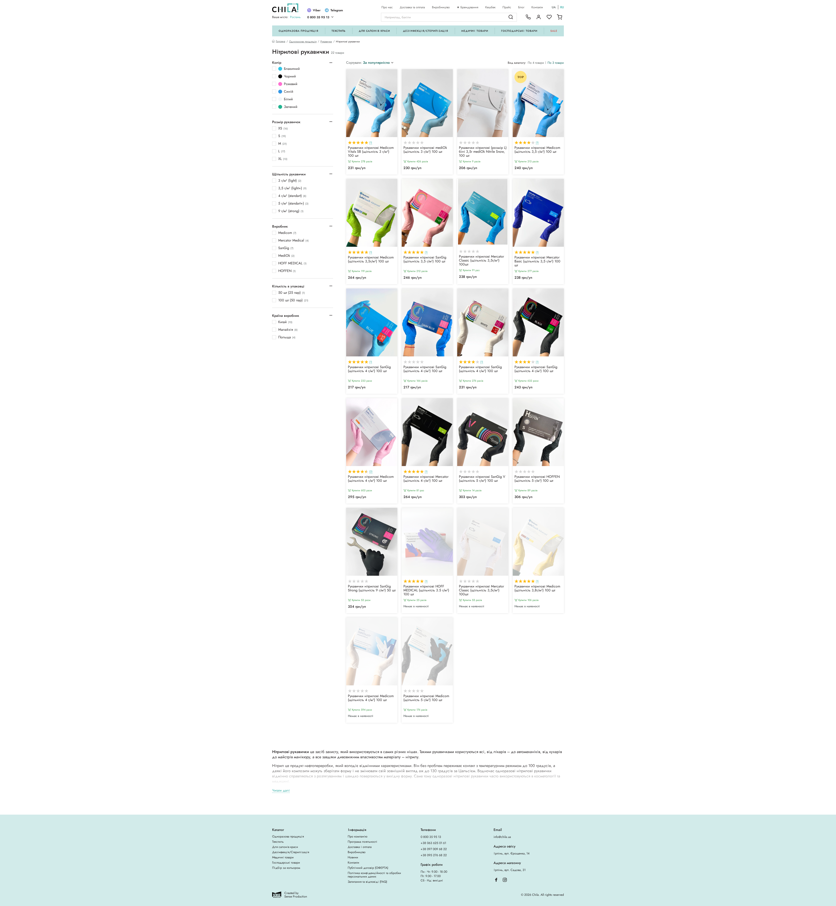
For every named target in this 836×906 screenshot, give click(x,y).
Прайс (506, 7)
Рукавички (326, 41)
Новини (353, 857)
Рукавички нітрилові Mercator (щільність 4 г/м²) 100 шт (425, 479)
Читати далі (281, 790)
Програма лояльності (362, 841)
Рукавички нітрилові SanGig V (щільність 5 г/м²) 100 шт (482, 479)
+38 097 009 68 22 (434, 849)
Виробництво (441, 7)
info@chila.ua (502, 837)
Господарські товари (519, 31)
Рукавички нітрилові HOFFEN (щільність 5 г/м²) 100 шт (537, 479)
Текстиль (339, 31)
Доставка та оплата (412, 7)
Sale (553, 31)
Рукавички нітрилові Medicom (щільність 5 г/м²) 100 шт (426, 698)
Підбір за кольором (286, 868)
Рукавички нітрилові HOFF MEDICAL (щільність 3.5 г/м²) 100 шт (426, 590)
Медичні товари (474, 31)
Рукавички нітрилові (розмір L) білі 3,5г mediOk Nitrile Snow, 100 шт (483, 152)
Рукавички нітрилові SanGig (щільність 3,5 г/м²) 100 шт (424, 259)
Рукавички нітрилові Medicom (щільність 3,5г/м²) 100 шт (371, 259)
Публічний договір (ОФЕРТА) (368, 868)
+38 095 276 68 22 (434, 855)
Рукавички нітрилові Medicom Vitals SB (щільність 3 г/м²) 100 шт (371, 152)
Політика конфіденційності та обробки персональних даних (374, 875)
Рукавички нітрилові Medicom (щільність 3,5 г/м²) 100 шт (537, 150)
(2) (370, 471)
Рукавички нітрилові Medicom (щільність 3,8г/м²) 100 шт (537, 588)
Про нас (387, 7)
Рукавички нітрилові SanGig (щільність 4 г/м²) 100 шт (369, 369)
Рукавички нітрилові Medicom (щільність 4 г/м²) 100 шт (371, 479)
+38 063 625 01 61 (433, 843)
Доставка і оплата (360, 847)
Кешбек (490, 7)
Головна (280, 41)
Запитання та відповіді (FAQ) (367, 881)
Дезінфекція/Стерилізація (425, 31)
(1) (370, 142)
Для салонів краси (374, 31)
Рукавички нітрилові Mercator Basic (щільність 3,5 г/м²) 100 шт (537, 261)
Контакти (537, 7)
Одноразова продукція (298, 31)
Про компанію (357, 836)
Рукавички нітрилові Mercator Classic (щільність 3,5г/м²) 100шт (481, 261)
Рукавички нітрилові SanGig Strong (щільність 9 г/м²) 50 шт (372, 588)
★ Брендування (467, 7)
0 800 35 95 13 (318, 17)
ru (562, 7)
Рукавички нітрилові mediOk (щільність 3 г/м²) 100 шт (425, 150)
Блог (521, 7)
